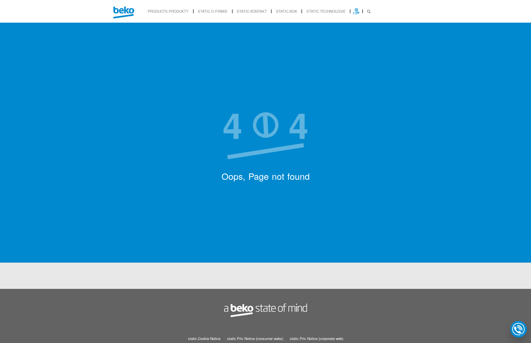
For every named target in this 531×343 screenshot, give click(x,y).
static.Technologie (326, 11)
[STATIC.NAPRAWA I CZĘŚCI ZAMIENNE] (356, 11)
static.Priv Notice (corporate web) (316, 338)
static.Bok (286, 11)
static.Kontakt (252, 11)
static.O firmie (213, 11)
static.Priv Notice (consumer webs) (255, 338)
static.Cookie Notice (204, 338)
